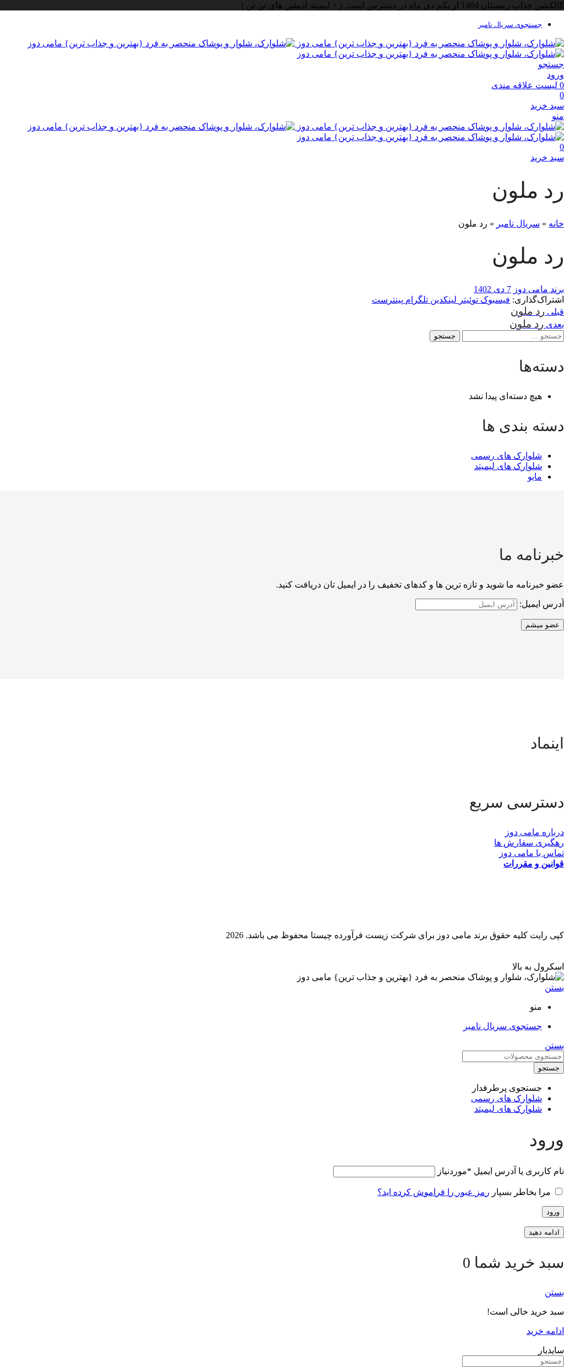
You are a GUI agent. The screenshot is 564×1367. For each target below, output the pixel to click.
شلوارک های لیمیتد (508, 466)
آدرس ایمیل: (540, 604)
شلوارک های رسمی (506, 455)
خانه (556, 223)
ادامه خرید (545, 1331)
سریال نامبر (518, 223)
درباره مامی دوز (534, 832)
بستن (554, 987)
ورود (553, 1212)
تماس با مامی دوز (531, 853)
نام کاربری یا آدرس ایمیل (500, 1171)
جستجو (444, 336)
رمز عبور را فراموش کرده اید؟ (433, 1192)
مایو (535, 476)
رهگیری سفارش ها (529, 842)
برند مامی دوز (538, 289)
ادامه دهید (544, 1232)
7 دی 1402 (492, 289)
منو (558, 116)
